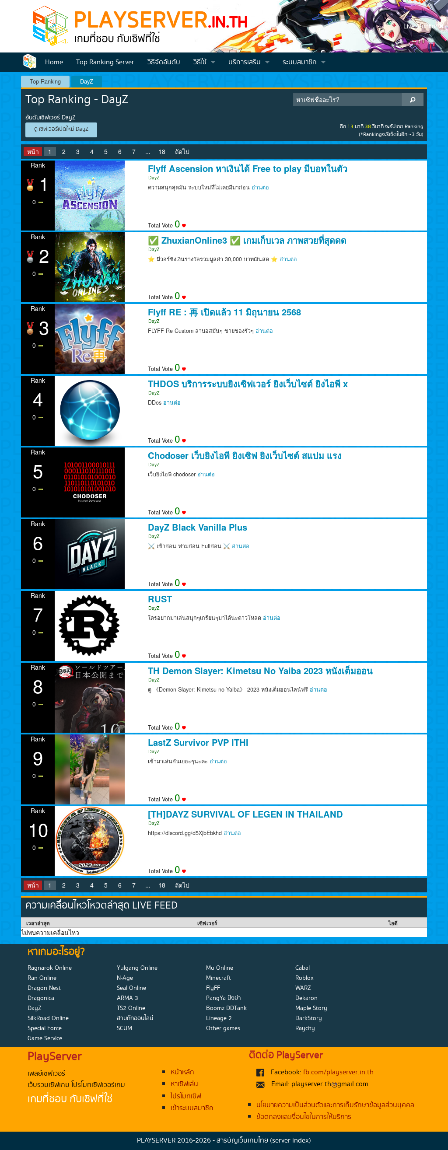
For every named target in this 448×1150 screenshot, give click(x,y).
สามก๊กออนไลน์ (135, 1018)
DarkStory (308, 1018)
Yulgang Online (137, 968)
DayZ (86, 81)
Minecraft (218, 978)
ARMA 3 (127, 998)
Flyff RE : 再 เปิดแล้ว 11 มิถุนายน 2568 (224, 312)
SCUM (124, 1028)
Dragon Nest (44, 988)
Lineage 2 (219, 1018)
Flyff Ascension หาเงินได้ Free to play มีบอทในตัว (247, 168)
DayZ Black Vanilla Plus (197, 527)
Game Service (45, 1038)
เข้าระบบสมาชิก (192, 1108)
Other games (223, 1028)
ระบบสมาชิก (300, 62)
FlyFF (213, 988)
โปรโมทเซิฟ (186, 1096)
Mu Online (219, 968)
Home (54, 62)
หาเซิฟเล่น (184, 1084)
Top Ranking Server (105, 62)
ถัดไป (182, 151)
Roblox (304, 978)
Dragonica (41, 998)
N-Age (125, 978)
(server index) (290, 1141)
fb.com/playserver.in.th (338, 1072)
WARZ (303, 988)
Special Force (45, 1028)
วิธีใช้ (199, 62)
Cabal (302, 968)
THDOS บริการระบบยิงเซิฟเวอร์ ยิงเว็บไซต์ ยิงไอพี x (248, 383)
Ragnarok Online (50, 968)
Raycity (305, 1028)
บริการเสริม (244, 62)
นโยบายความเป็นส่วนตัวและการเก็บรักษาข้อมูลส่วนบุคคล (335, 1105)
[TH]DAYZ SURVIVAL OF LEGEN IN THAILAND (245, 814)
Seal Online (131, 988)
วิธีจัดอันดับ (163, 62)
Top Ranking (45, 81)
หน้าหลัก (182, 1072)
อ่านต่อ (260, 187)
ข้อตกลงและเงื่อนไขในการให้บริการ (303, 1117)
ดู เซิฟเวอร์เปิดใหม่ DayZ (61, 129)
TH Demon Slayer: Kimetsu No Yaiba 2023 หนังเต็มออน (260, 670)
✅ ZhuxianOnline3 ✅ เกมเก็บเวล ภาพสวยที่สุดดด (247, 240)
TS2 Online (131, 1008)
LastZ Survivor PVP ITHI (198, 742)
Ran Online (42, 978)
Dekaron (306, 998)
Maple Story (311, 1008)
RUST (160, 598)
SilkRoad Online (48, 1018)
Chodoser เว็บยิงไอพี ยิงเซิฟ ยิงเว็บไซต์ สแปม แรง (245, 455)
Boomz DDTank (226, 1008)
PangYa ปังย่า (223, 998)
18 (161, 151)
